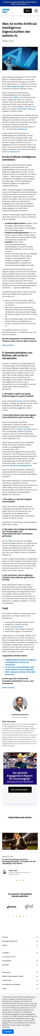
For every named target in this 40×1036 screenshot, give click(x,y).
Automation (18, 627)
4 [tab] (23, 916)
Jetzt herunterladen (18, 790)
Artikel (15, 97)
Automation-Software (26, 109)
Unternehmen (6, 961)
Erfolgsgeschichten (9, 957)
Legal (4, 988)
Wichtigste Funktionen (9, 941)
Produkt (5, 937)
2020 (10, 541)
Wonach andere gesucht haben (12, 976)
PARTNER (5, 965)
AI (13, 197)
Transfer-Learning (23, 429)
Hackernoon (22, 129)
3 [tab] (23, 880)
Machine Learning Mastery (21, 465)
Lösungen (5, 952)
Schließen (8, 1031)
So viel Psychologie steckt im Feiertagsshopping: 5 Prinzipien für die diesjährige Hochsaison (19, 861)
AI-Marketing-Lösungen (15, 86)
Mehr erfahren (8, 345)
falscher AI (14, 152)
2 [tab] (20, 880)
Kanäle (4, 945)
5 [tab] (27, 916)
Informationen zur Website (11, 984)
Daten (19, 401)
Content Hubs (7, 980)
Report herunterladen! (18, 4)
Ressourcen (6, 972)
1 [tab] (17, 880)
